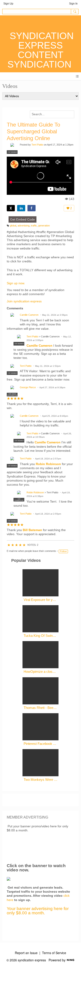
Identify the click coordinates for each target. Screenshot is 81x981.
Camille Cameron (29, 314)
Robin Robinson (48, 464)
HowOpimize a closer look (40, 671)
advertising (23, 225)
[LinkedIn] (21, 208)
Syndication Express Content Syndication (40, 50)
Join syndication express (24, 301)
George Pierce (28, 387)
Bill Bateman (32, 530)
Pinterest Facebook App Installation (40, 744)
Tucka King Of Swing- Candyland (40, 636)
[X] (11, 208)
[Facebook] (31, 208)
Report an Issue (26, 952)
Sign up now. (16, 283)
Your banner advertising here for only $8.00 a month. (38, 910)
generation (44, 225)
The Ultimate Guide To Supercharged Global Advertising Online (33, 131)
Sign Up (8, 3)
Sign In (73, 3)
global (13, 225)
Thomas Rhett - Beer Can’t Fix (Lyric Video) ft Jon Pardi (40, 708)
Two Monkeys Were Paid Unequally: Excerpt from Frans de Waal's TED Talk (40, 779)
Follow (63, 551)
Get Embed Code (22, 219)
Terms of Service (54, 952)
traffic (34, 225)
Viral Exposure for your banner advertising (40, 600)
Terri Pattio (37, 144)
